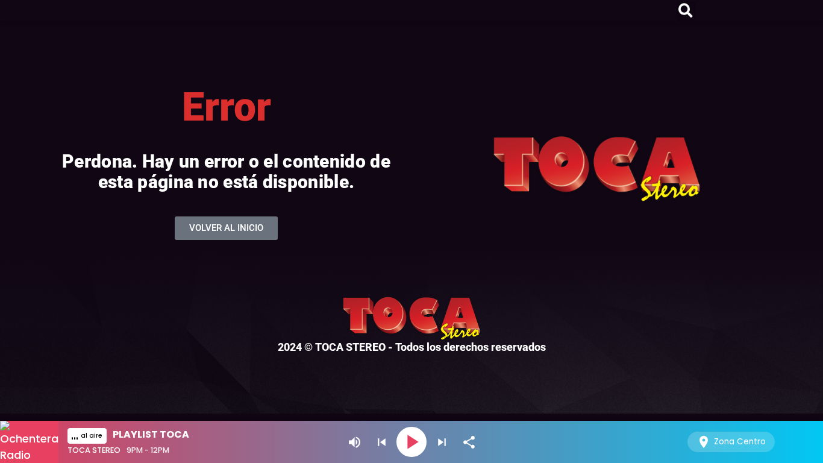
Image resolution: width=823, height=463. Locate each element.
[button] (686, 11)
